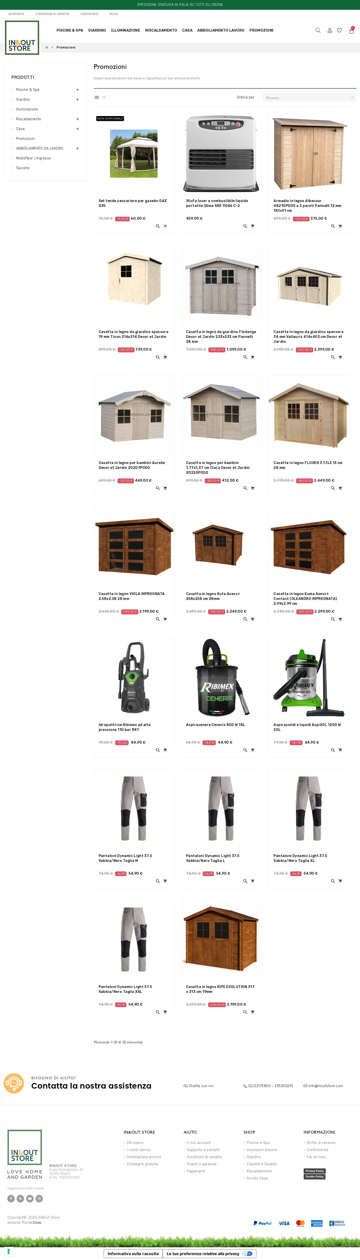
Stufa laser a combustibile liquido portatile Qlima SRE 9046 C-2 (217, 203)
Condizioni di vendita (204, 1157)
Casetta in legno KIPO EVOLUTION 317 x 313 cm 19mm (220, 989)
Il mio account (199, 1143)
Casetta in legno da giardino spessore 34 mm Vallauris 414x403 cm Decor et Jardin (308, 337)
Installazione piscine (144, 1157)
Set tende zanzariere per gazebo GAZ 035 (133, 203)
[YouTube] (30, 1198)
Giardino (23, 99)
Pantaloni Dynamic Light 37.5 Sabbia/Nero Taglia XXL (125, 989)
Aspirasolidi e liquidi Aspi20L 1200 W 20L (307, 727)
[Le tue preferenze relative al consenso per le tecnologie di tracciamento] (8, 1251)
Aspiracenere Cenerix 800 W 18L (215, 725)
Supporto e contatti (203, 1150)
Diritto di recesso (321, 1143)
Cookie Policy (315, 1176)
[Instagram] (39, 1198)
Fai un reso (316, 1157)
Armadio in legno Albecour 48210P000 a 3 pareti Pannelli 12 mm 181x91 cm (307, 206)
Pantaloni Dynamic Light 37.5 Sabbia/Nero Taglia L (213, 858)
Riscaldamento (28, 119)
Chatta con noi (201, 1086)
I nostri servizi (139, 1150)
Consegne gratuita (142, 1164)
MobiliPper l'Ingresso (33, 158)
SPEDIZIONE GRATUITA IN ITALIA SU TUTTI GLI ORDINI (180, 5)
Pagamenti (196, 1171)
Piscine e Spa (258, 1143)
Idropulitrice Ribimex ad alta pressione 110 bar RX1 (125, 727)
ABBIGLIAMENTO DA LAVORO (39, 148)
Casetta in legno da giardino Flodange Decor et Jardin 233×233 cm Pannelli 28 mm (221, 337)
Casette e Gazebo (262, 1164)
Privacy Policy (315, 1171)
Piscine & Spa (27, 90)
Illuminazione (27, 109)
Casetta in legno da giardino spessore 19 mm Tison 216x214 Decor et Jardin (133, 334)
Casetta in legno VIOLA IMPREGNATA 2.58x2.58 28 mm (132, 596)
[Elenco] (104, 98)
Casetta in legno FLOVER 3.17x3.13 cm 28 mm (308, 465)
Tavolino (23, 168)
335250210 (284, 1086)
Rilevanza (310, 97)
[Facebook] (11, 1198)
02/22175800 (259, 1086)
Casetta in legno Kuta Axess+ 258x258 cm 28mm (213, 596)
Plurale (31, 1223)
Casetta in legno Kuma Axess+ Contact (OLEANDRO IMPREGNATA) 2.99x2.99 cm (305, 599)
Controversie (318, 1150)
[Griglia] (97, 98)
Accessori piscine (262, 1150)
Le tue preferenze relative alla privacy (203, 1253)
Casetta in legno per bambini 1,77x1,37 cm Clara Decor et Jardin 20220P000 (218, 468)
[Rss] (20, 1198)
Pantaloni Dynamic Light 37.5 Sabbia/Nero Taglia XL (300, 858)
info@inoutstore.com (325, 1086)
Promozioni (25, 139)
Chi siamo (135, 1143)
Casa (20, 129)
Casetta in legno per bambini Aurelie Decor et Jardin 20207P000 (132, 465)
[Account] (330, 30)
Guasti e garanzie (201, 1164)
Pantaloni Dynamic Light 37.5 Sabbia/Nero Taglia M (125, 858)
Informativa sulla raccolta (133, 1253)
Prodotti (22, 77)
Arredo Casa (257, 1178)
